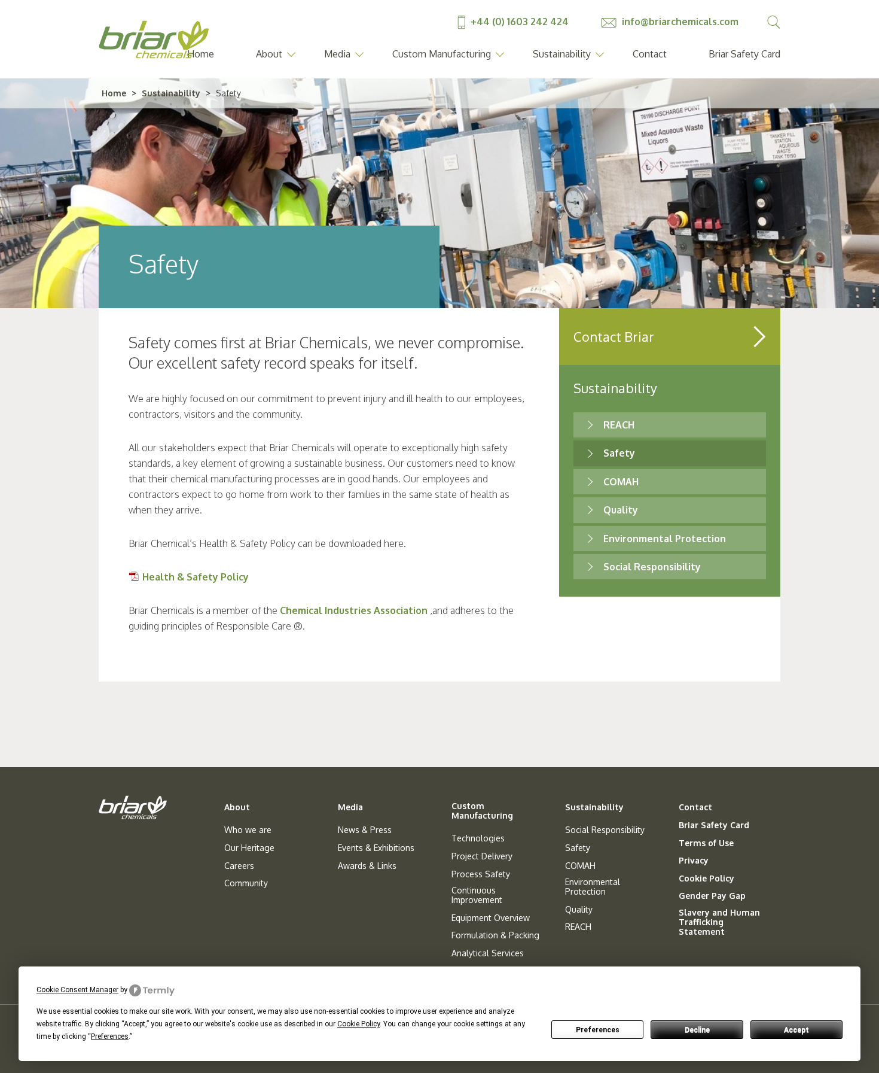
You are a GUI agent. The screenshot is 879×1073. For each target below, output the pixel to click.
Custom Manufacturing (441, 54)
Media (337, 54)
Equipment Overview (490, 918)
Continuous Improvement (476, 895)
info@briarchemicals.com (678, 22)
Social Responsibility (652, 567)
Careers (239, 866)
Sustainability (562, 54)
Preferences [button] (110, 1036)
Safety (619, 453)
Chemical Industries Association (354, 610)
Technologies (478, 838)
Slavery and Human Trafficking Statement (719, 922)
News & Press (365, 830)
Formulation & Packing (495, 935)
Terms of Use (706, 843)
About (269, 54)
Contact (650, 54)
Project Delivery (481, 856)
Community (246, 883)
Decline (697, 1030)
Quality (620, 510)
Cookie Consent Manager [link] (77, 990)
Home (114, 93)
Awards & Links (367, 866)
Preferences (597, 1030)
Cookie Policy (706, 878)
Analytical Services (487, 953)
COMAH (621, 482)
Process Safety (480, 874)
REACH (618, 425)
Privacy (694, 860)
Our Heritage (249, 848)
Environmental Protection (664, 539)
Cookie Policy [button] (358, 1024)
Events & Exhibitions (376, 848)
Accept (796, 1030)
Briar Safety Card (744, 54)
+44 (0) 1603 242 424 (519, 22)
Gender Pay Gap (712, 896)
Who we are (247, 830)
